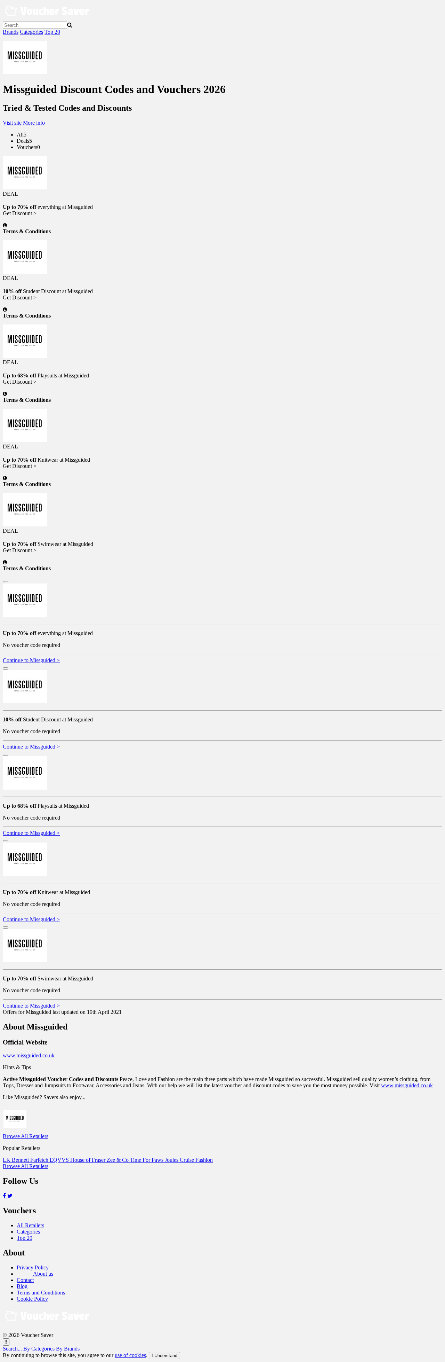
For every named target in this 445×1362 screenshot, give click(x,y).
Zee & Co (118, 1160)
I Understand (164, 1355)
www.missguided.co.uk (29, 1055)
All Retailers (30, 1225)
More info (34, 123)
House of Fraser (88, 1160)
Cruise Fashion (196, 1160)
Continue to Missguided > (31, 660)
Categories (31, 32)
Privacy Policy (33, 1267)
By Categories (39, 1349)
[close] (5, 582)
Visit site (12, 123)
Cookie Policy (32, 1299)
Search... (13, 1349)
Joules (172, 1160)
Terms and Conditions (41, 1293)
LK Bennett (16, 1160)
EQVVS (60, 1160)
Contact (25, 1280)
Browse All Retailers (25, 1136)
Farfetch (40, 1160)
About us (42, 1274)
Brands (10, 32)
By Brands (68, 1349)
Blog (22, 1286)
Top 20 (52, 32)
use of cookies (130, 1355)
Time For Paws (147, 1160)
